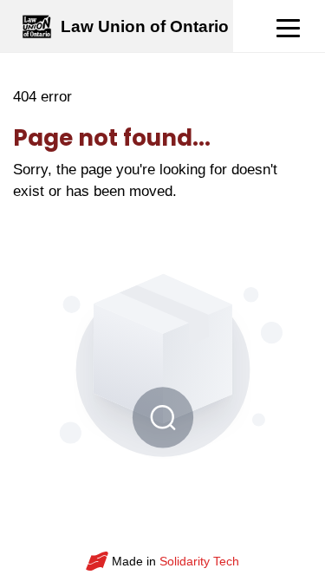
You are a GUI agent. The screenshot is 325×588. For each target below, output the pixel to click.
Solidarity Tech (199, 561)
